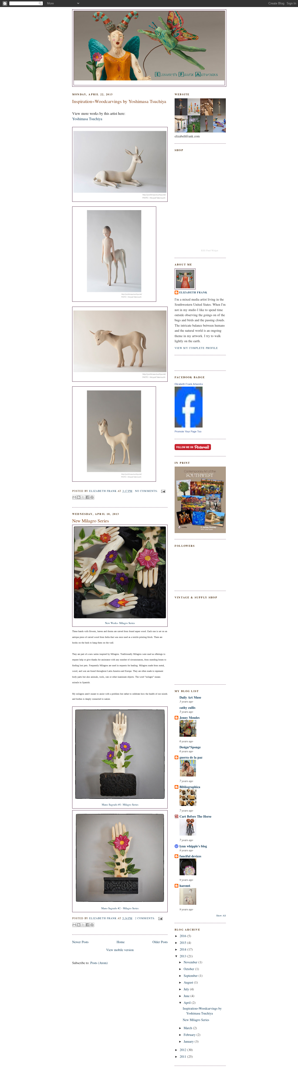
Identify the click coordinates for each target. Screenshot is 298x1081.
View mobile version (120, 950)
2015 (183, 942)
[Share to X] (83, 497)
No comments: (147, 491)
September (191, 975)
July (187, 989)
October (189, 969)
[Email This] (74, 497)
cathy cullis (187, 707)
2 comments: (145, 918)
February (190, 1034)
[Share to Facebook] (87, 497)
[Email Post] (162, 491)
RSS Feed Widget (209, 250)
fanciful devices (190, 856)
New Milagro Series (90, 520)
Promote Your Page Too (188, 431)
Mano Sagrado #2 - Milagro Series (120, 908)
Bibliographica (189, 786)
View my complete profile (196, 348)
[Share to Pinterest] (92, 497)
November (191, 962)
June (187, 996)
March (188, 1028)
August (189, 982)
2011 (183, 1056)
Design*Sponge (190, 747)
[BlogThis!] (78, 497)
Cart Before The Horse (195, 816)
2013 (183, 956)
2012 (183, 1050)
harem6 (184, 885)
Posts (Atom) (99, 963)
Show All (221, 915)
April (188, 1002)
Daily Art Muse (190, 697)
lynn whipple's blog (193, 846)
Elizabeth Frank (193, 292)
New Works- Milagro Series (120, 623)
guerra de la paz (190, 757)
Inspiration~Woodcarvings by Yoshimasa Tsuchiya (119, 101)
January (189, 1041)
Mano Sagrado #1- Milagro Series (120, 804)
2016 (183, 936)
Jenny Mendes (189, 717)
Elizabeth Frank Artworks (189, 384)
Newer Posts (80, 942)
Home (121, 942)
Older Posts (160, 942)
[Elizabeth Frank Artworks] (189, 426)
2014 (183, 949)
